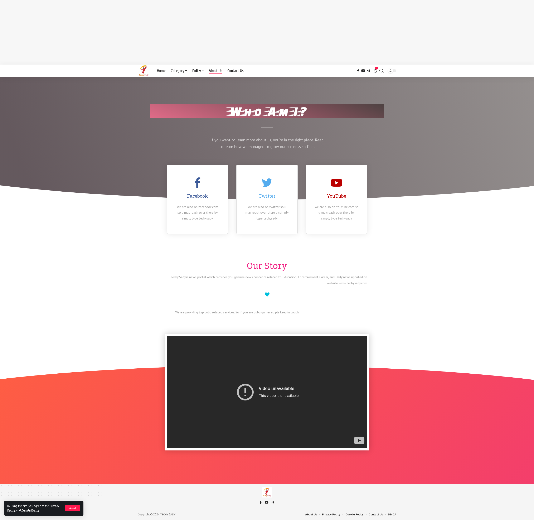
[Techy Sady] (144, 71)
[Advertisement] (267, 32)
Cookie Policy (30, 510)
